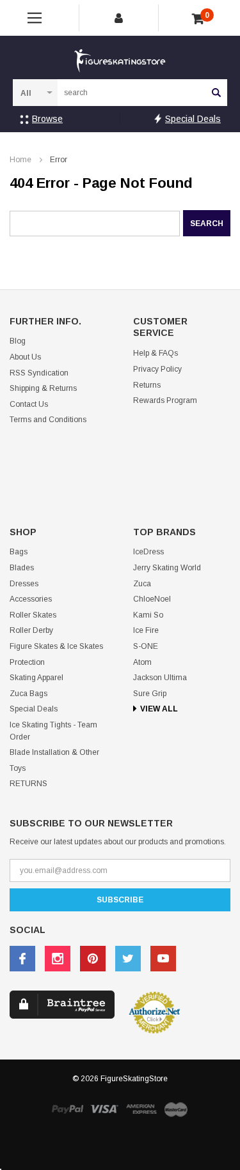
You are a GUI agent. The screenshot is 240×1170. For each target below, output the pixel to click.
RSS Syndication (39, 372)
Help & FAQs (155, 353)
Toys (18, 768)
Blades (22, 567)
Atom (142, 662)
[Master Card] (176, 1109)
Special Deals (193, 119)
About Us (25, 357)
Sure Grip (149, 693)
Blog (18, 341)
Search (216, 92)
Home (20, 159)
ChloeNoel (152, 599)
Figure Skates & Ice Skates (56, 646)
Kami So (148, 615)
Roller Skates (33, 615)
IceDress (148, 551)
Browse (47, 119)
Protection (27, 662)
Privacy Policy (157, 369)
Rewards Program (165, 400)
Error (58, 159)
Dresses (24, 583)
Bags (19, 551)
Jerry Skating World (167, 567)
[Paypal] (67, 1108)
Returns (147, 385)
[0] (198, 19)
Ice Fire (146, 630)
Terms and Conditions (48, 419)
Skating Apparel (36, 677)
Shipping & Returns (43, 388)
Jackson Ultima (160, 677)
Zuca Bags (28, 693)
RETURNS (28, 783)
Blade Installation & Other (54, 752)
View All (159, 708)
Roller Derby (31, 630)
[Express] (141, 1108)
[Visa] (104, 1108)
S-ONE (145, 646)
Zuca (142, 583)
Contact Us (29, 404)
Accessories (31, 599)
